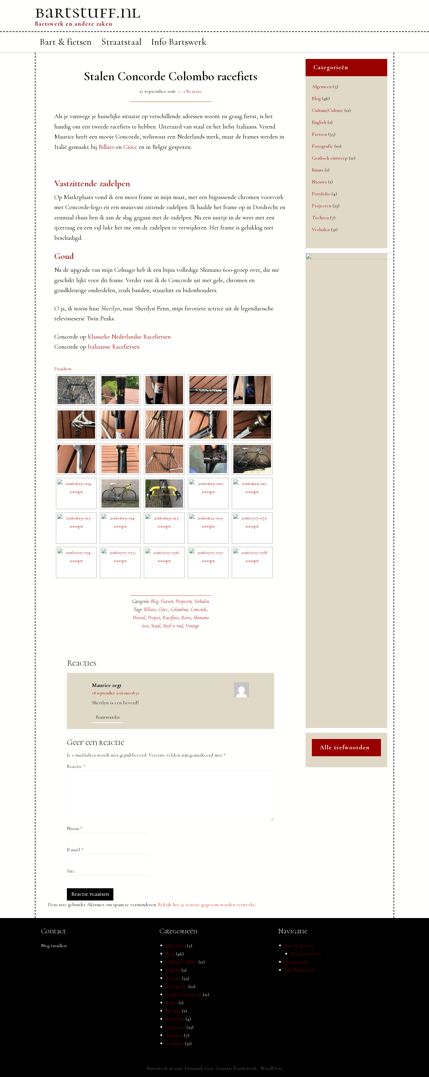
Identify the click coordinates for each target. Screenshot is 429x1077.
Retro (186, 618)
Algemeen (322, 86)
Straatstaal (296, 962)
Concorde (199, 609)
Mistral (138, 618)
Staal (155, 626)
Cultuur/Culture (327, 110)
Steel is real (173, 626)
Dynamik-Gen (199, 1068)
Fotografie (322, 146)
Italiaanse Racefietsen (114, 347)
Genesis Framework (236, 1068)
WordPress (271, 1068)
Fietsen (167, 601)
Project (154, 618)
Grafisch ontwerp (330, 158)
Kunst (317, 170)
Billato (107, 147)
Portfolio (321, 194)
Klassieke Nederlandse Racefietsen (129, 337)
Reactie (76, 766)
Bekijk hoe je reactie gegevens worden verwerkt (206, 904)
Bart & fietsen (299, 945)
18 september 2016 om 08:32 (115, 693)
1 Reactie (192, 91)
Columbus (179, 609)
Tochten (320, 217)
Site (71, 871)
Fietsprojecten (306, 954)
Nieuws (319, 182)
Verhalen (201, 601)
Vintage (192, 626)
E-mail (75, 850)
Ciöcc (130, 147)
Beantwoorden (108, 717)
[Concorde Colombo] (76, 390)
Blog (154, 601)
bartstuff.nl (87, 11)
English (319, 122)
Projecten (184, 601)
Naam (74, 828)
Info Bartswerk (300, 970)
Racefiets (171, 618)
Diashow (63, 369)
